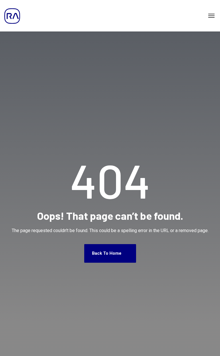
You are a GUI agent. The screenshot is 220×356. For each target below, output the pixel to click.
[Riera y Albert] (12, 15)
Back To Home (107, 253)
